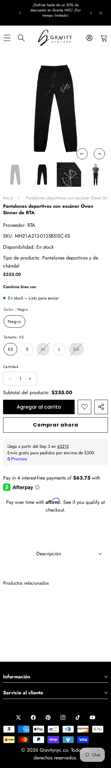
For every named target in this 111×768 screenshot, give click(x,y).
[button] (104, 38)
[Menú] (7, 38)
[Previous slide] (20, 13)
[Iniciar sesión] (89, 38)
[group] (15, 174)
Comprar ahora (55, 424)
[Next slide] (91, 13)
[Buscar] (21, 38)
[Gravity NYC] (55, 37)
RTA (31, 225)
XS (10, 349)
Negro (14, 321)
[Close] (100, 13)
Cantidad (10, 367)
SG (78, 350)
